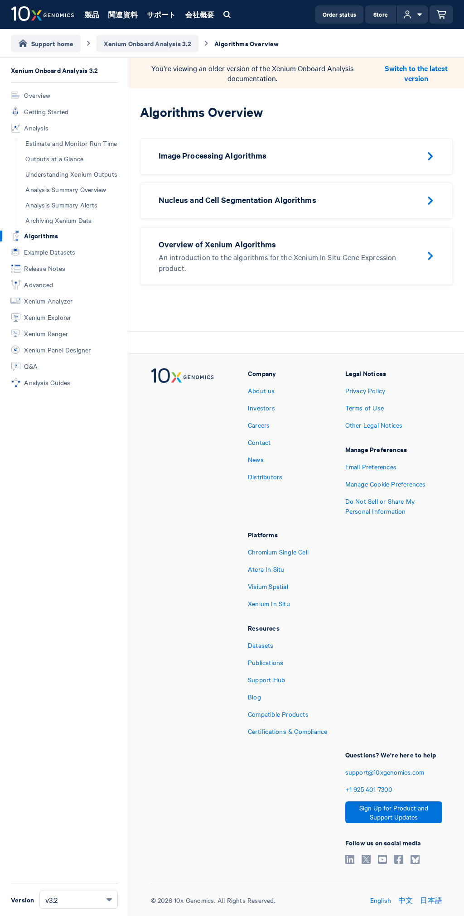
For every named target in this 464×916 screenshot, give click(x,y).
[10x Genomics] (182, 442)
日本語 (431, 900)
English (380, 900)
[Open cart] (441, 14)
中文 (405, 900)
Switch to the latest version (416, 73)
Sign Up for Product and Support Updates (393, 812)
